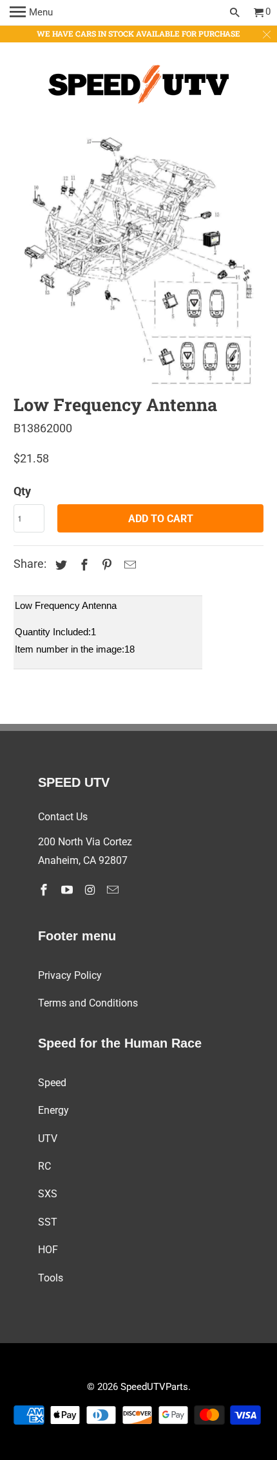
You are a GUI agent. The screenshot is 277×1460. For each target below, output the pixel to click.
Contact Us (63, 817)
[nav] (31, 13)
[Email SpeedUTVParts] (114, 890)
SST (47, 1222)
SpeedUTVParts (154, 1387)
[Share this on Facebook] (82, 565)
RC (44, 1166)
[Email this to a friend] (128, 565)
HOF (48, 1250)
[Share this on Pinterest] (105, 565)
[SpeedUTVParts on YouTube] (68, 890)
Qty (22, 491)
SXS (47, 1194)
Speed (52, 1083)
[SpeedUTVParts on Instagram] (91, 890)
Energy (53, 1110)
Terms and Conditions (88, 1003)
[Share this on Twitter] (59, 565)
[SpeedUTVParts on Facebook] (45, 890)
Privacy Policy (70, 975)
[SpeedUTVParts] (138, 87)
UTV (47, 1138)
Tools (50, 1278)
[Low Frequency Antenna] (139, 262)
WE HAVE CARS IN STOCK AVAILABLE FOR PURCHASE (138, 33)
